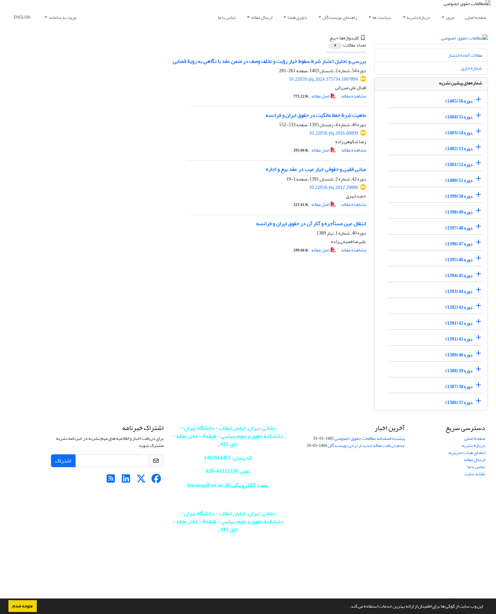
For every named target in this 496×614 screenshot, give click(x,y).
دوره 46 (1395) (459, 259)
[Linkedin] (126, 480)
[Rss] (111, 480)
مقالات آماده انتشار (465, 55)
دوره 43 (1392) (459, 307)
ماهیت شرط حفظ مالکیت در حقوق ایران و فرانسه (316, 115)
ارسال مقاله (261, 17)
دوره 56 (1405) (459, 101)
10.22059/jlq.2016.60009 (333, 133)
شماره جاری (471, 68)
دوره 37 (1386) (459, 402)
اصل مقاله (312, 96)
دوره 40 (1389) (459, 354)
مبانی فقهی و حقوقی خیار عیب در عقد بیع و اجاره (316, 169)
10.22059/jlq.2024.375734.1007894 (323, 79)
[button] (348, 607)
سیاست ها (381, 17)
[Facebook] (156, 480)
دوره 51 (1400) (459, 180)
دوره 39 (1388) (459, 370)
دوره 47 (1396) (459, 243)
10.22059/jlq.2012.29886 (333, 187)
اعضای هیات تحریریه (466, 452)
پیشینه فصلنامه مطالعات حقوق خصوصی (369, 438)
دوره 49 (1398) (459, 212)
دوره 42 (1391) (459, 323)
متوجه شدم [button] (22, 606)
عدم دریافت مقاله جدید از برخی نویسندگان (366, 445)
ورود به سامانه (62, 17)
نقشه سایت (474, 473)
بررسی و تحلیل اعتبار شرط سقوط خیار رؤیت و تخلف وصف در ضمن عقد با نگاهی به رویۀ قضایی (269, 61)
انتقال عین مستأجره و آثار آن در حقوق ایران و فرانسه (311, 223)
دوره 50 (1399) (459, 196)
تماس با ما (227, 17)
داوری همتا (297, 17)
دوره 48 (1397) (459, 228)
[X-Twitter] (141, 480)
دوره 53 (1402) (459, 148)
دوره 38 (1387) (459, 386)
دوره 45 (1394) (459, 275)
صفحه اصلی (475, 17)
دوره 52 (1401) (459, 164)
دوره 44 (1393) (459, 291)
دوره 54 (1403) (459, 132)
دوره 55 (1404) (459, 117)
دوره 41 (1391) (459, 339)
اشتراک (63, 461)
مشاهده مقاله (353, 96)
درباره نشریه (418, 17)
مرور (450, 17)
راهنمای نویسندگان (339, 17)
